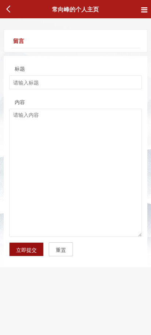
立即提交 (26, 249)
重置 (61, 249)
